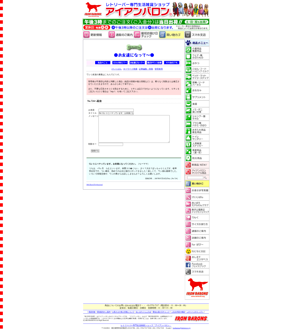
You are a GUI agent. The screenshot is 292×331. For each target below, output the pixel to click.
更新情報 (92, 312)
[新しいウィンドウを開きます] (146, 38)
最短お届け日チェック (161, 312)
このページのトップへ (195, 312)
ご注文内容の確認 (178, 312)
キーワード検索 (130, 69)
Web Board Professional (95, 184)
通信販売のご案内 (104, 312)
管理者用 (159, 69)
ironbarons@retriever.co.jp (181, 328)
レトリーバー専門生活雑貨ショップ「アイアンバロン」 (146, 325)
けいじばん (117, 69)
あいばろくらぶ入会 (143, 312)
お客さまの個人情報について (123, 312)
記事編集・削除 (146, 69)
